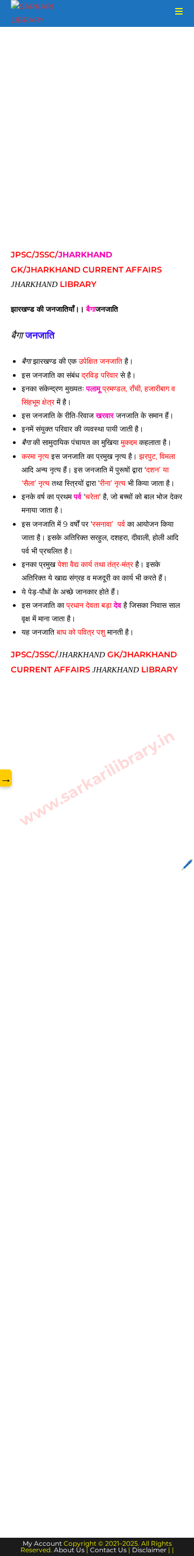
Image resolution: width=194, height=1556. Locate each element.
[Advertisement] (97, 146)
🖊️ (187, 865)
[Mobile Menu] (175, 11)
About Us (69, 1550)
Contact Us (108, 1550)
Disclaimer (149, 1550)
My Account (42, 1543)
